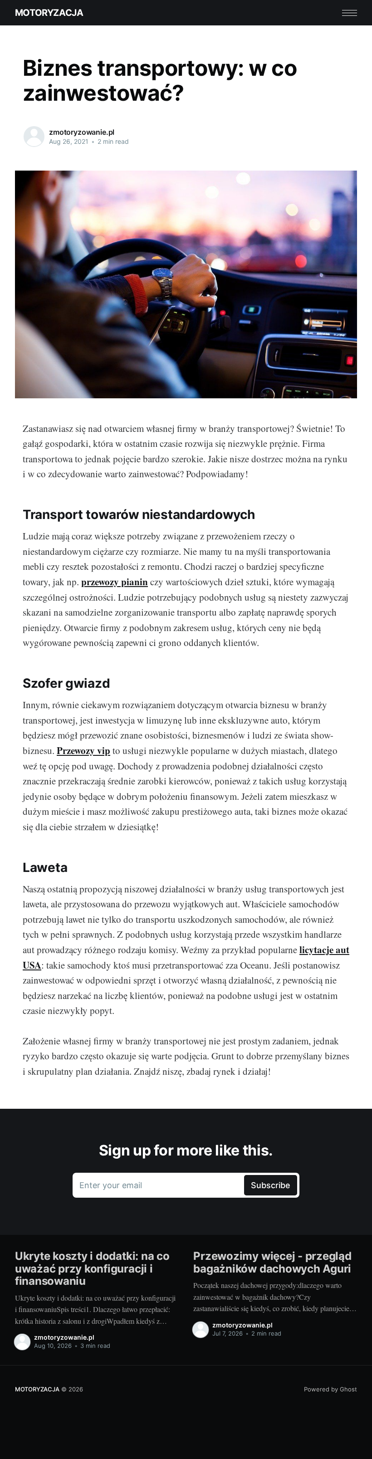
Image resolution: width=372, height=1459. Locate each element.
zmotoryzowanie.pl (81, 132)
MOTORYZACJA (49, 12)
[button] (349, 12)
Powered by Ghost (330, 1389)
